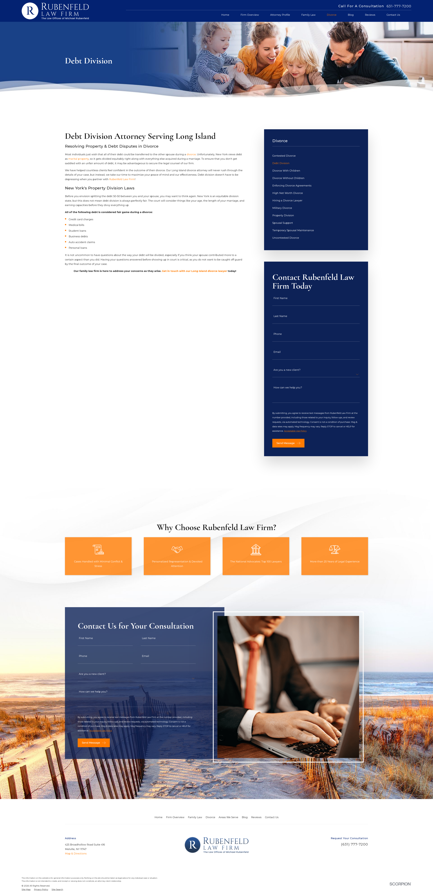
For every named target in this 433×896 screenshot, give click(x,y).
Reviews (256, 817)
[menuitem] (316, 156)
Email (277, 352)
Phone (277, 334)
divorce (191, 154)
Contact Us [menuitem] (393, 14)
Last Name (280, 316)
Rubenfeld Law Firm (122, 179)
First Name (280, 298)
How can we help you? (287, 387)
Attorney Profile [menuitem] (280, 14)
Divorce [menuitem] (331, 14)
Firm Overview (175, 817)
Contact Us (272, 817)
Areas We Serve (228, 817)
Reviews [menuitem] (370, 14)
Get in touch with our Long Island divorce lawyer (194, 271)
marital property (78, 158)
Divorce (210, 817)
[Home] (55, 11)
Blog (245, 817)
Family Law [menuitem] (308, 14)
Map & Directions (76, 853)
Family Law (195, 817)
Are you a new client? (287, 370)
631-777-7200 (399, 6)
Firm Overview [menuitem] (250, 14)
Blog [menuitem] (351, 14)
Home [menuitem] (225, 14)
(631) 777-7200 (354, 844)
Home (158, 817)
